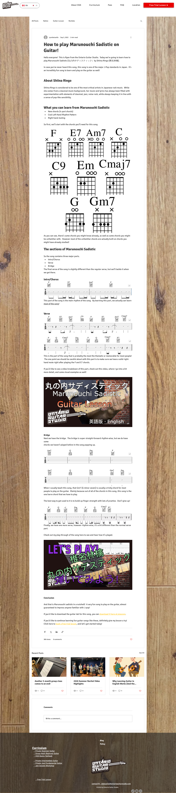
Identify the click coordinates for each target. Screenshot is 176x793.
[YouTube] (136, 791)
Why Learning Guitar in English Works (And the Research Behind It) (123, 682)
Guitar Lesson (58, 21)
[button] (141, 21)
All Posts (35, 21)
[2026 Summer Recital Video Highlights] (88, 667)
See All (141, 653)
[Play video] (88, 402)
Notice (45, 21)
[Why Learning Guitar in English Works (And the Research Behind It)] (127, 667)
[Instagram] (140, 791)
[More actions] (130, 37)
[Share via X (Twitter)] (51, 632)
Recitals (72, 21)
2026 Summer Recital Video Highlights (87, 682)
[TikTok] (133, 791)
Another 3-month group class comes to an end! (48, 682)
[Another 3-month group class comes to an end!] (49, 667)
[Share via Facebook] (45, 632)
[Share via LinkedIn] (56, 632)
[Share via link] (62, 632)
